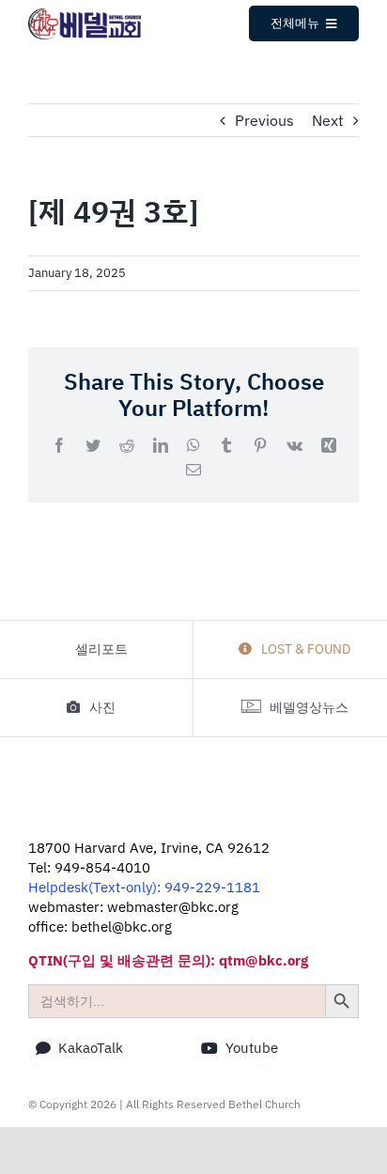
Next (328, 120)
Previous (264, 120)
